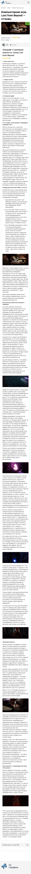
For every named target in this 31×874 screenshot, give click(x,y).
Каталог (3, 7)
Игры (9, 7)
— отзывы (13, 15)
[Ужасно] (12, 37)
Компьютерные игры (18, 7)
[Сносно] (13, 37)
